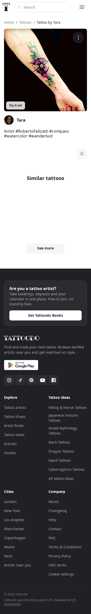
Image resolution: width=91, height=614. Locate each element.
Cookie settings (61, 574)
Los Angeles (14, 519)
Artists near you (17, 565)
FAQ (52, 537)
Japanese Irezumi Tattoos (63, 418)
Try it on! (15, 105)
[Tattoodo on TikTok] (20, 380)
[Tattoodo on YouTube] (42, 380)
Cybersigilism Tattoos (67, 469)
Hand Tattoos (60, 460)
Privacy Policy (60, 556)
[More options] (78, 37)
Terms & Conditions (65, 547)
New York (12, 510)
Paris (8, 556)
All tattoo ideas (61, 478)
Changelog (58, 510)
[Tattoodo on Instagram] (9, 380)
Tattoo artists (15, 407)
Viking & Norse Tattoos (68, 407)
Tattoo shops (15, 416)
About (54, 501)
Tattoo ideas (14, 434)
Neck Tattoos (59, 442)
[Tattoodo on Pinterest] (31, 380)
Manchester (14, 528)
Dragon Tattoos (61, 451)
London (10, 501)
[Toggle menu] (82, 7)
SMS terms (58, 565)
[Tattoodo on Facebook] (54, 380)
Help (52, 519)
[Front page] (6, 7)
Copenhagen (15, 537)
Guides (10, 452)
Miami (9, 547)
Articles (10, 443)
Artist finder (14, 425)
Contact (55, 528)
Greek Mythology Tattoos (63, 431)
